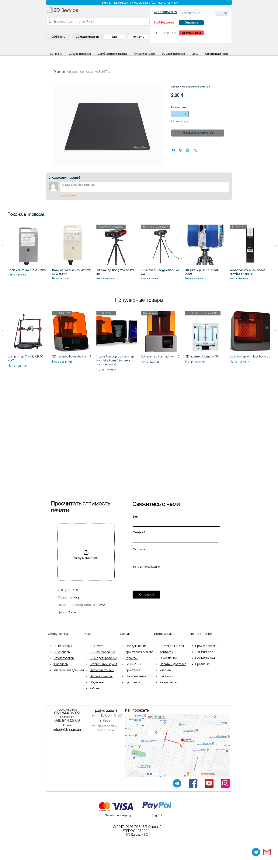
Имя (135, 516)
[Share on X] (195, 150)
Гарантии (132, 658)
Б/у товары (133, 682)
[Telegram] (256, 852)
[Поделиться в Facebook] (173, 150)
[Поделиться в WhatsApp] (188, 150)
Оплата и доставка (173, 664)
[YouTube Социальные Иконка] (209, 783)
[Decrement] (174, 114)
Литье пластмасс (102, 670)
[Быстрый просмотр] (28, 245)
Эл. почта (139, 549)
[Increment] (186, 114)
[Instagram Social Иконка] (225, 783)
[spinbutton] (180, 114)
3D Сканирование (102, 652)
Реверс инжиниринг (103, 664)
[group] (139, 252)
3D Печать (97, 646)
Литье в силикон (101, 676)
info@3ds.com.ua (67, 729)
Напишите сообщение (146, 566)
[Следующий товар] (275, 245)
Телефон (138, 532)
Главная (59, 71)
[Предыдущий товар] (2, 245)
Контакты (166, 652)
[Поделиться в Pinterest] (181, 150)
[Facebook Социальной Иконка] (193, 783)
